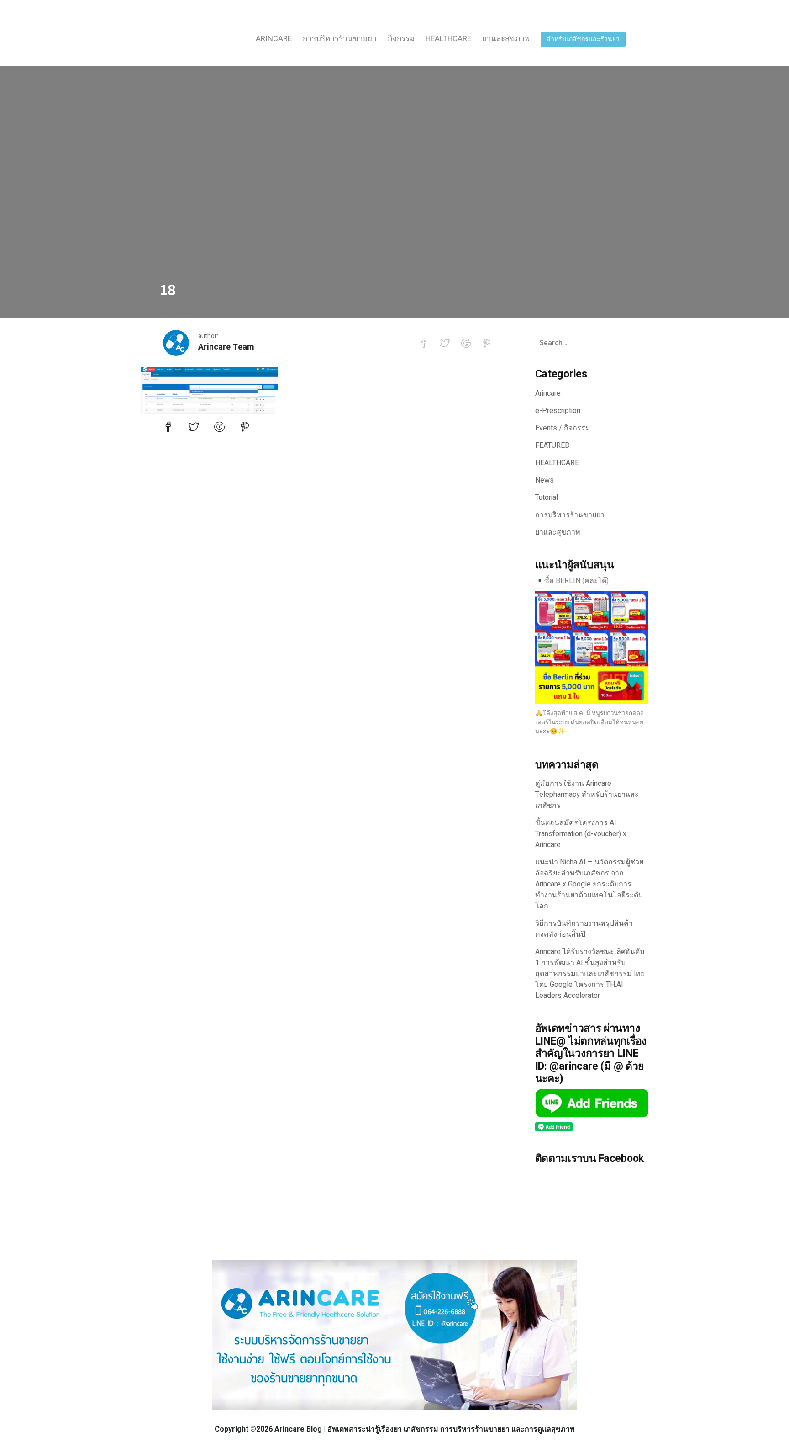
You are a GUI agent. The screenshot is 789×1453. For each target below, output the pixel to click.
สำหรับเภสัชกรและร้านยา (583, 39)
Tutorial (546, 497)
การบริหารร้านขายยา (340, 38)
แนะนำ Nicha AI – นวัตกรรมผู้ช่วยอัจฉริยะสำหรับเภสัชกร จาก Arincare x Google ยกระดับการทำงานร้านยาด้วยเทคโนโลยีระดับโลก (589, 884)
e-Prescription (557, 410)
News (544, 480)
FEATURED (552, 445)
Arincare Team (226, 347)
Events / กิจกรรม (562, 428)
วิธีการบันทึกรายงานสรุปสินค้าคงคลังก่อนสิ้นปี (584, 929)
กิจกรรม (401, 38)
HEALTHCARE (448, 38)
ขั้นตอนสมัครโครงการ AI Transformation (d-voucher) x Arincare (580, 833)
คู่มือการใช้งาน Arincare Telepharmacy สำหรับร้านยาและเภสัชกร (587, 794)
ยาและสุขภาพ (506, 38)
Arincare (274, 38)
